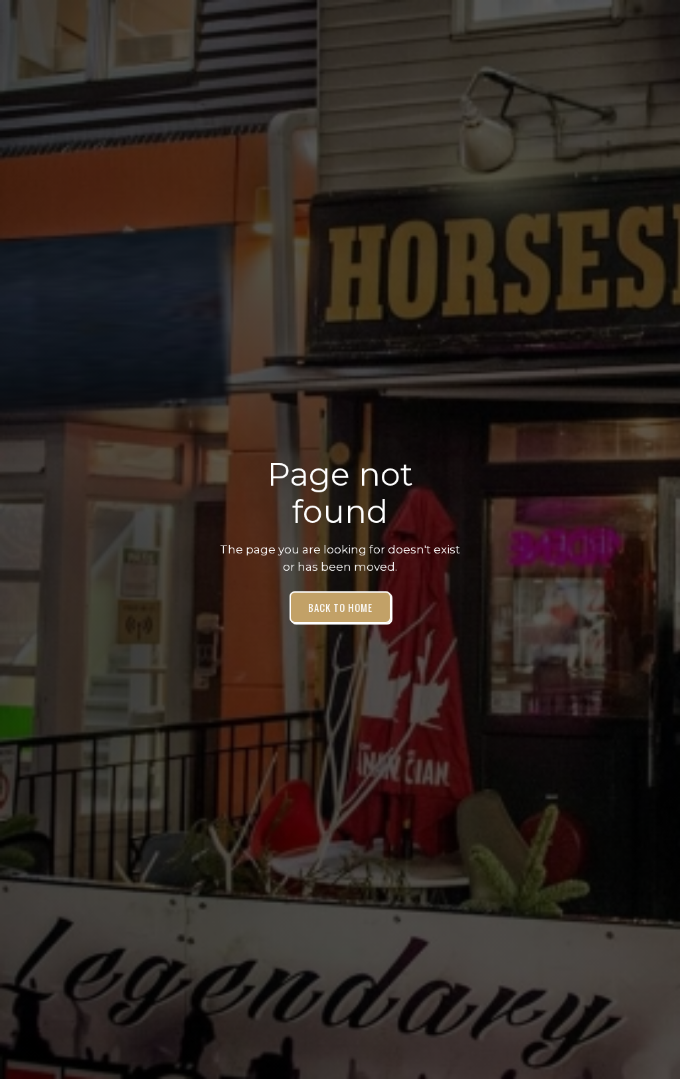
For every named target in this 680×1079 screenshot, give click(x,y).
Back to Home (340, 607)
